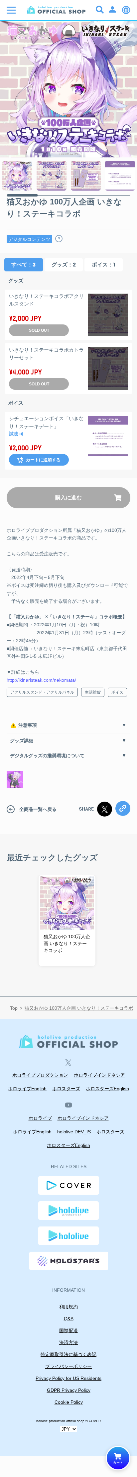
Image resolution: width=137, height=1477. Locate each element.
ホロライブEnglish (27, 1088)
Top (14, 1008)
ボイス (117, 692)
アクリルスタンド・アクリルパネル (42, 692)
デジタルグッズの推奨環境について (47, 755)
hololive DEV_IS (74, 1131)
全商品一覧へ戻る (38, 809)
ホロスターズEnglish (107, 1088)
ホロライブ (40, 1118)
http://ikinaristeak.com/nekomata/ (41, 680)
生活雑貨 (93, 692)
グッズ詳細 (21, 740)
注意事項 (27, 725)
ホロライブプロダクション (40, 1075)
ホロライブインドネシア (99, 1075)
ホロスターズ (66, 1088)
